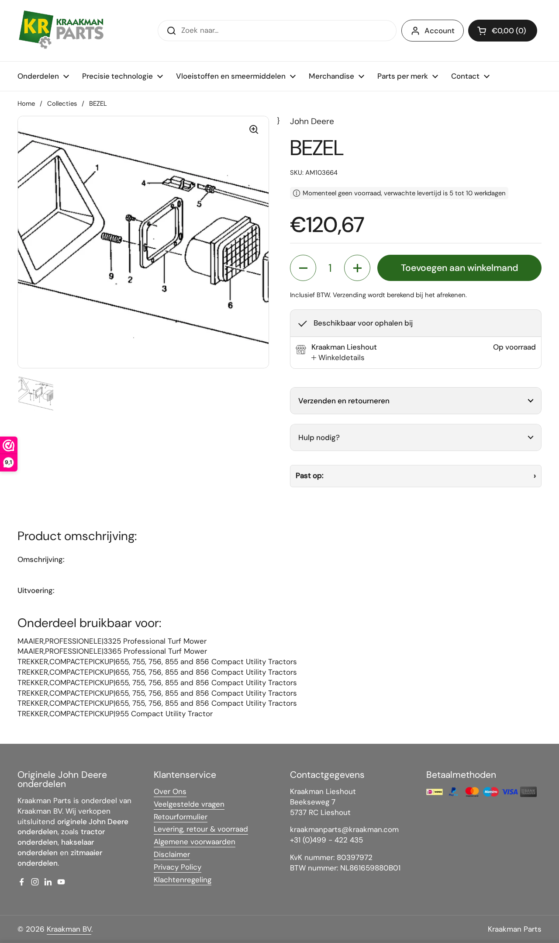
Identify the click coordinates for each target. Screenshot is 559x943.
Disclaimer (172, 854)
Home (26, 103)
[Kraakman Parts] (61, 30)
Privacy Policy (177, 867)
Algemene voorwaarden (194, 841)
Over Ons (170, 791)
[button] (502, 31)
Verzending (349, 295)
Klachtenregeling (182, 879)
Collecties (62, 103)
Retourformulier (180, 817)
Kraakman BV (69, 929)
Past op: (310, 475)
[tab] (338, 358)
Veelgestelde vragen (189, 804)
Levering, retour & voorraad (201, 829)
